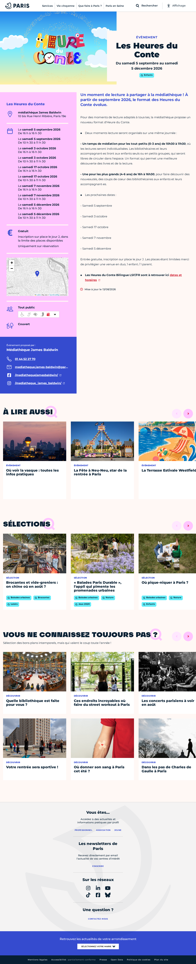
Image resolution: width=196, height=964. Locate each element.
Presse (103, 959)
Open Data (117, 959)
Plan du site (161, 959)
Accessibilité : (73, 959)
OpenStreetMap (54, 295)
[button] (37, 274)
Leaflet (38, 295)
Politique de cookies (138, 959)
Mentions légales (37, 959)
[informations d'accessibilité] (38, 314)
